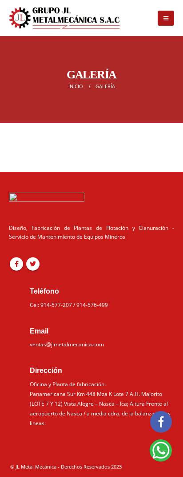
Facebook (16, 264)
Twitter (33, 264)
